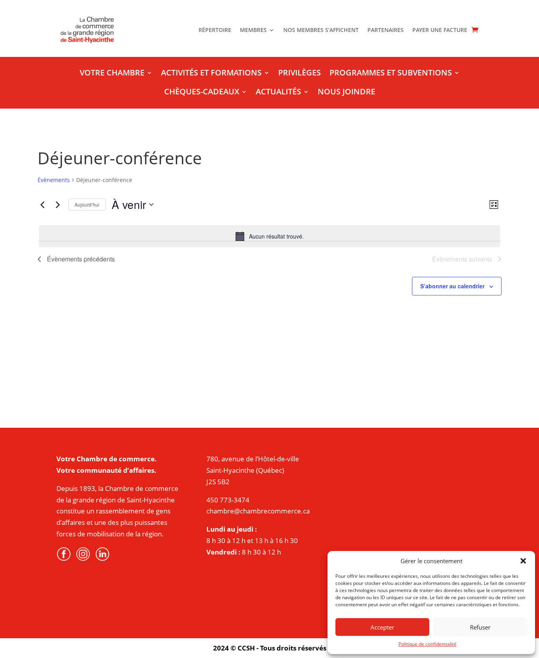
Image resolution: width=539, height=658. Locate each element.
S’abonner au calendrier (452, 286)
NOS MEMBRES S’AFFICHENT (321, 30)
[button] (523, 561)
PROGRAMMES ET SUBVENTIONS (390, 74)
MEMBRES (253, 30)
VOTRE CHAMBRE (112, 74)
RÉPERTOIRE (214, 30)
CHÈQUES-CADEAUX (201, 93)
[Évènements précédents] (42, 204)
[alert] (269, 236)
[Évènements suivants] (57, 204)
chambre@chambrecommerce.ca (258, 510)
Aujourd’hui (87, 204)
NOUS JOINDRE (346, 93)
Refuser (480, 627)
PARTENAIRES (385, 30)
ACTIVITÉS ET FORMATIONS (211, 74)
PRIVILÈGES (299, 74)
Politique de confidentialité (428, 644)
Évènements (53, 180)
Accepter (382, 627)
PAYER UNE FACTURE (439, 30)
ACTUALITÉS (278, 93)
